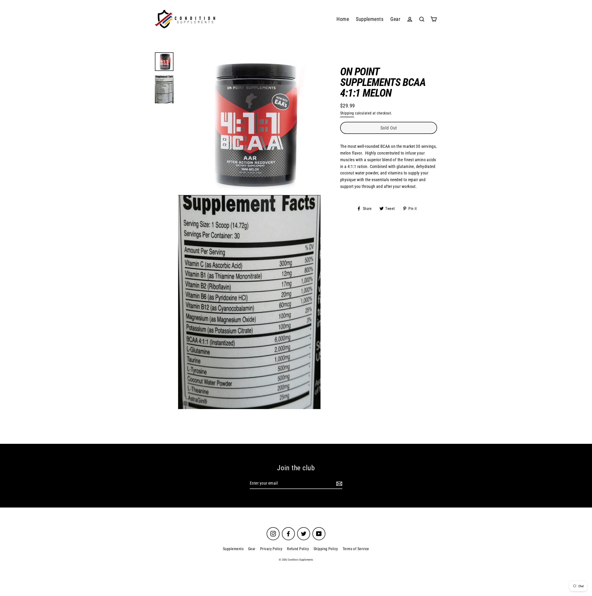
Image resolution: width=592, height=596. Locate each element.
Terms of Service (356, 549)
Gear (395, 19)
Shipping (347, 113)
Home (342, 19)
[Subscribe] (338, 483)
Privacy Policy (271, 549)
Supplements (369, 19)
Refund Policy (298, 549)
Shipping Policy (326, 549)
